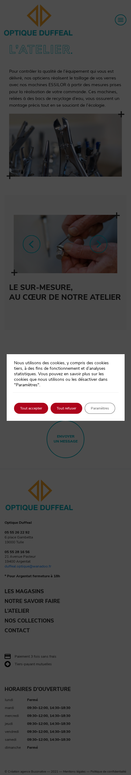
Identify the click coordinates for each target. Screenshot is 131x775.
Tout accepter (31, 408)
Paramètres (100, 408)
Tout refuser (66, 408)
